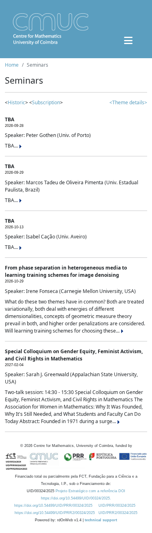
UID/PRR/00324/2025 (116, 506)
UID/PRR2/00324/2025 (117, 513)
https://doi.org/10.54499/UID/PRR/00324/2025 (53, 506)
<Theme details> (128, 102)
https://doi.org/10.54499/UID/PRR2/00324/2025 (55, 513)
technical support (101, 520)
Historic (16, 102)
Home (12, 64)
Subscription (46, 102)
